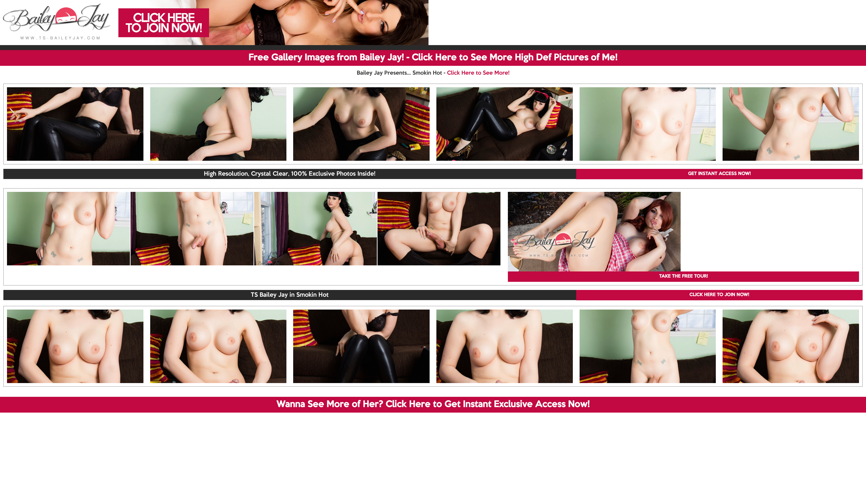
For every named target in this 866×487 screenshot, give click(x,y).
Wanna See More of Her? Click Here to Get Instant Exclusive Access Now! (433, 404)
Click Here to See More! (478, 73)
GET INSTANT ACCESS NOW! (719, 174)
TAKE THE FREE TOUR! (683, 276)
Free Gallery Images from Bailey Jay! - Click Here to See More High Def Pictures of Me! (433, 58)
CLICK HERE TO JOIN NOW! (719, 295)
